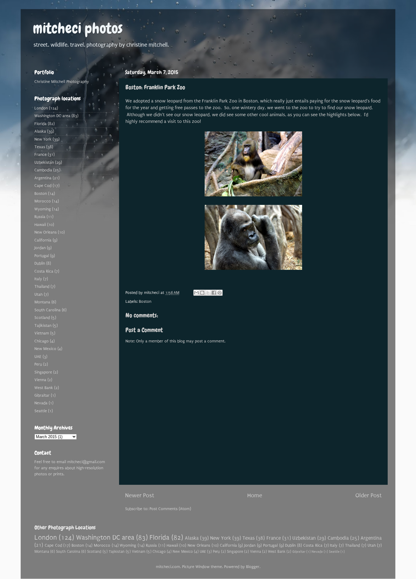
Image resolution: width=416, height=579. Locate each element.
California (42, 240)
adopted (142, 101)
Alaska (40, 131)
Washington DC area (52, 115)
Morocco (42, 201)
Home (254, 495)
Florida (40, 123)
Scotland (42, 317)
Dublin (39, 263)
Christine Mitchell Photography (61, 81)
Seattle (40, 411)
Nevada (41, 403)
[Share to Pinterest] (220, 293)
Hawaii (40, 224)
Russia (39, 216)
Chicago (41, 341)
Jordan (40, 247)
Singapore (43, 372)
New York (42, 139)
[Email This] (196, 293)
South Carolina (47, 310)
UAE (37, 356)
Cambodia (43, 170)
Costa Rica (43, 271)
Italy (38, 279)
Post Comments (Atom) (170, 508)
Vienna (40, 379)
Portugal (41, 255)
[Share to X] (208, 293)
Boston (145, 301)
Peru (38, 364)
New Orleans (45, 232)
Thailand (41, 286)
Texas (39, 147)
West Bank (43, 387)
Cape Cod (42, 185)
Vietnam (41, 333)
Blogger (252, 566)
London (41, 108)
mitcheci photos (78, 28)
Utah (38, 294)
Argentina (42, 178)
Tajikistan (42, 325)
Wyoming (42, 209)
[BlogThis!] (202, 293)
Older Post (368, 495)
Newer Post (139, 495)
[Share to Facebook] (214, 293)
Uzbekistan (44, 162)
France (40, 154)
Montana (42, 302)
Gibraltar (42, 395)
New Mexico (45, 348)
